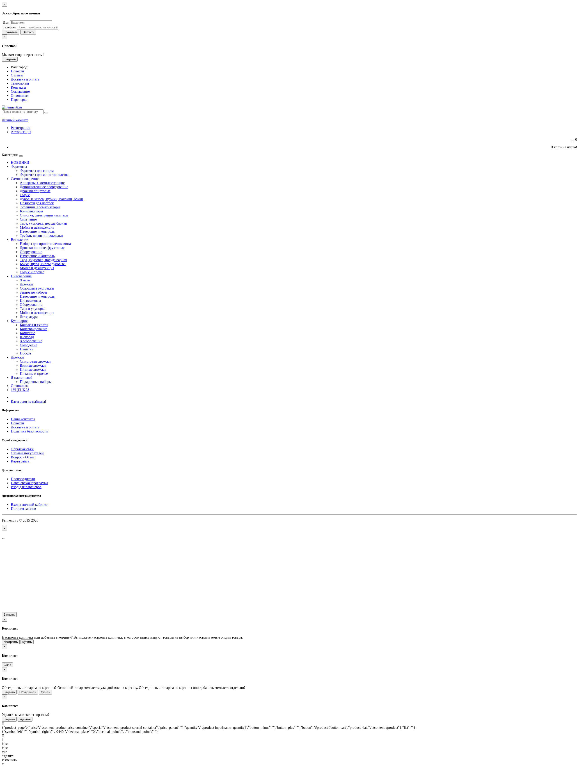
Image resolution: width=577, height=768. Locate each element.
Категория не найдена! (28, 401)
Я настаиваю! (21, 377)
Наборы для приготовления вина (45, 244)
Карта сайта (20, 461)
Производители (23, 479)
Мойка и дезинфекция (37, 227)
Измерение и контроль (37, 231)
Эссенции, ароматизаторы (40, 207)
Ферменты (19, 166)
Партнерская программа (29, 483)
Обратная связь (22, 449)
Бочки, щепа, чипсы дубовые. (43, 264)
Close (7, 665)
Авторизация (21, 132)
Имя (5, 22)
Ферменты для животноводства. (44, 175)
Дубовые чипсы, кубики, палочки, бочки (51, 199)
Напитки (27, 349)
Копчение (27, 333)
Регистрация (20, 128)
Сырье (25, 195)
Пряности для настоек (37, 203)
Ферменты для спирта (37, 170)
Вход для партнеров (26, 487)
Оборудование (31, 252)
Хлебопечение (31, 341)
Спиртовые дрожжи (35, 361)
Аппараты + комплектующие (42, 183)
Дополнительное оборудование (44, 187)
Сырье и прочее (32, 272)
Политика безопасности (29, 431)
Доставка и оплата (25, 427)
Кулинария (19, 321)
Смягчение (28, 219)
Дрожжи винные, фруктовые (42, 248)
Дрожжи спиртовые (35, 191)
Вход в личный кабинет (29, 504)
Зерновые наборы (33, 292)
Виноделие (19, 239)
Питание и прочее (34, 373)
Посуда (25, 353)
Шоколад (27, 337)
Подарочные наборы (36, 382)
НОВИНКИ (20, 162)
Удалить (25, 719)
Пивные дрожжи (33, 369)
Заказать (11, 32)
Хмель (25, 280)
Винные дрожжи (33, 365)
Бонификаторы (31, 211)
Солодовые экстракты (37, 288)
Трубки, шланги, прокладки (41, 235)
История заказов (23, 508)
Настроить (11, 642)
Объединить (27, 692)
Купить (27, 642)
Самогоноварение (25, 179)
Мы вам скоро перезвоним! (23, 55)
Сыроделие (28, 345)
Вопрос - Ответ (22, 457)
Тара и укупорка (32, 308)
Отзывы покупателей (27, 453)
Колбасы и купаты (34, 325)
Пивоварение (21, 276)
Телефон (9, 27)
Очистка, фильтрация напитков (44, 215)
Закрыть (28, 32)
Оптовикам (19, 386)
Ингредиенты (30, 300)
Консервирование (33, 329)
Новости (17, 423)
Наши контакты (23, 419)
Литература (29, 317)
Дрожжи (26, 284)
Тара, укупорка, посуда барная (43, 223)
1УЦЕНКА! (20, 390)
